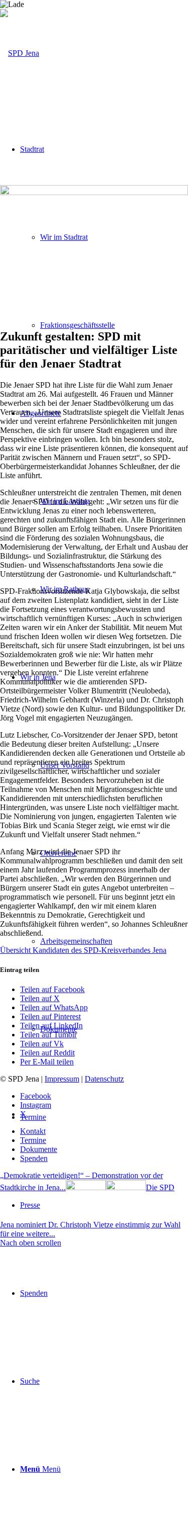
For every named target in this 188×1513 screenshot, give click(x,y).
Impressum (62, 1079)
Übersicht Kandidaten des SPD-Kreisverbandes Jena (83, 950)
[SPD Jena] (19, 53)
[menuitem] (114, 325)
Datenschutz (104, 1079)
